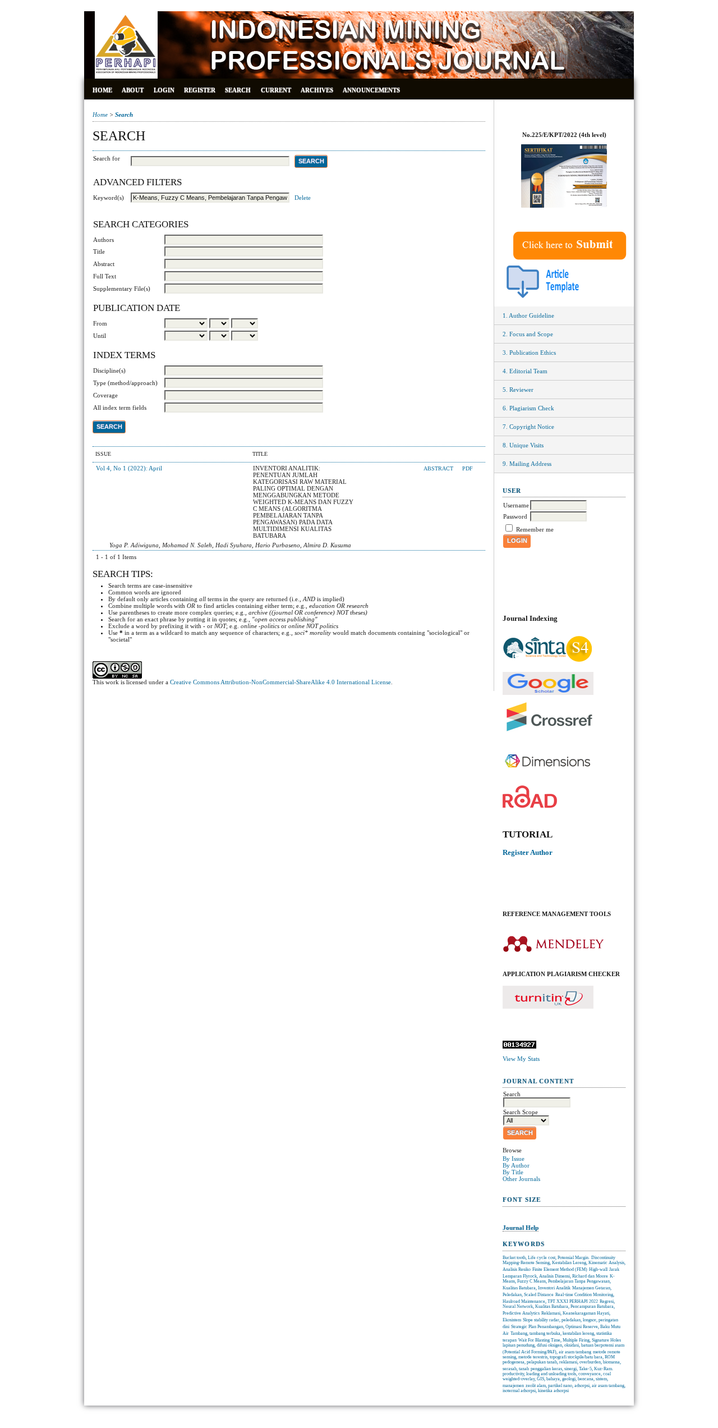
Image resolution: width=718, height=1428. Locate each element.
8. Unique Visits (523, 445)
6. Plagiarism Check (528, 408)
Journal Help (520, 1227)
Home (102, 89)
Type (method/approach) (125, 382)
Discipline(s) (109, 370)
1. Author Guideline (528, 315)
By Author (516, 1165)
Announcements (371, 89)
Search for (106, 158)
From (100, 323)
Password (515, 516)
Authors (103, 239)
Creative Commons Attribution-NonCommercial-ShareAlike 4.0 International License (280, 682)
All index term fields (119, 407)
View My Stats (521, 1058)
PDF (467, 469)
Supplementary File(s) (121, 288)
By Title (513, 1172)
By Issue (513, 1158)
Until (99, 335)
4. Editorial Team (525, 371)
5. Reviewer (518, 389)
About (133, 89)
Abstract (103, 263)
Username (516, 505)
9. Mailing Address (527, 463)
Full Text (104, 276)
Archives (317, 89)
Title (99, 251)
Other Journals (521, 1178)
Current (276, 89)
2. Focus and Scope (528, 334)
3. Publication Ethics (529, 352)
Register (199, 89)
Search (238, 89)
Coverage (105, 395)
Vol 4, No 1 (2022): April (129, 468)
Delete (302, 197)
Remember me (535, 529)
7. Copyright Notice (528, 426)
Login (164, 89)
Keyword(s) (108, 197)
